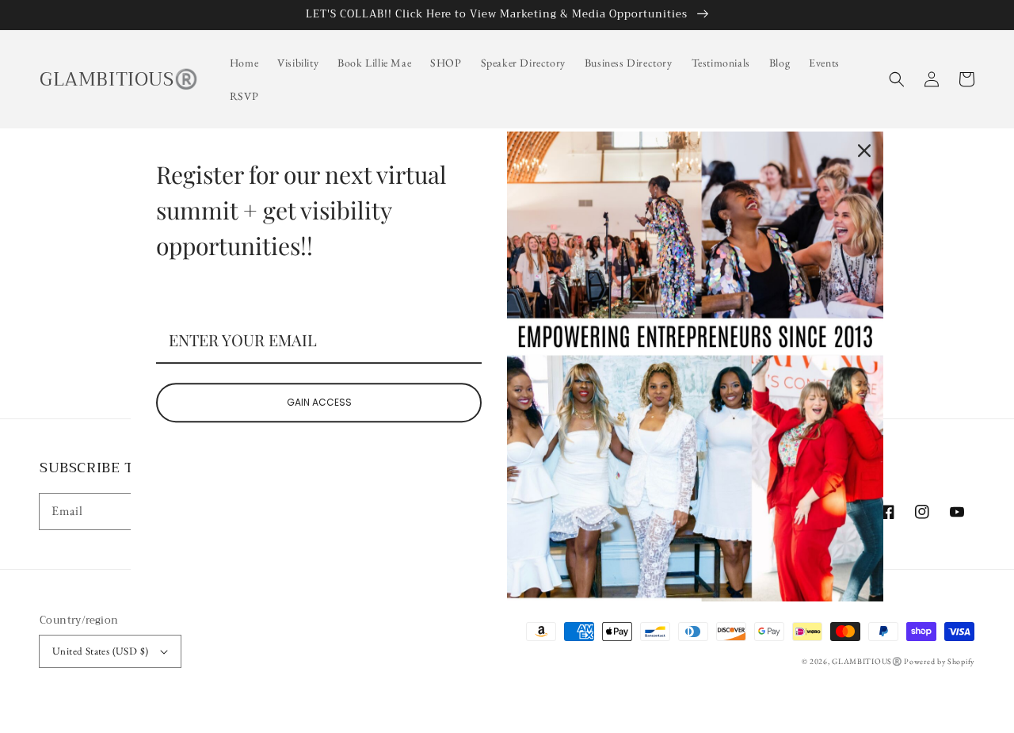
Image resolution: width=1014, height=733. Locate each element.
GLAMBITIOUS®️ (868, 661)
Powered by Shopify (939, 661)
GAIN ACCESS (319, 402)
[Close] (864, 151)
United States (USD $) (100, 651)
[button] (896, 79)
